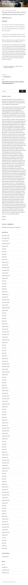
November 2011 (5, 527)
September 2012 (6, 500)
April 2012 (4, 513)
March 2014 (4, 452)
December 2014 (5, 428)
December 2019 (5, 267)
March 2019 (4, 291)
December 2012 (5, 492)
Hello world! (17, 227)
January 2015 (5, 425)
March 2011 (4, 548)
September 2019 (6, 275)
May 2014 (4, 446)
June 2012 (4, 508)
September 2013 (6, 468)
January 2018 (5, 329)
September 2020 (6, 243)
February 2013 (5, 487)
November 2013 (5, 462)
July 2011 (4, 537)
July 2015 (4, 409)
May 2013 (4, 479)
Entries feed (4, 567)
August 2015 (5, 406)
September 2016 (6, 372)
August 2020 (5, 246)
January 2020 (5, 265)
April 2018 (4, 321)
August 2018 (5, 310)
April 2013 (4, 481)
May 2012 (4, 511)
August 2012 (5, 503)
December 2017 (5, 331)
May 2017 (4, 350)
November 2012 (5, 495)
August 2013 (5, 470)
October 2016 (5, 369)
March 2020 (4, 259)
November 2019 (5, 270)
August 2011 (5, 535)
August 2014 (5, 438)
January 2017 (5, 361)
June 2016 (4, 380)
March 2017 (4, 356)
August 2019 (5, 278)
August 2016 (5, 374)
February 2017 (5, 358)
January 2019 (5, 297)
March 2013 (4, 484)
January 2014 (5, 457)
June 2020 (4, 251)
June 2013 (4, 476)
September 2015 (6, 404)
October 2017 (5, 337)
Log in (3, 564)
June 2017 (4, 347)
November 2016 (5, 366)
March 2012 (4, 516)
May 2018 (4, 318)
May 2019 (4, 286)
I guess (6, 66)
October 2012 (5, 497)
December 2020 (5, 235)
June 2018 (4, 315)
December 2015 (5, 396)
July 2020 (4, 249)
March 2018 (4, 323)
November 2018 (5, 302)
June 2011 (4, 540)
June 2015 (4, 412)
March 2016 (4, 388)
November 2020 (5, 238)
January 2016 (5, 393)
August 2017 (5, 342)
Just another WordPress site (10, 3)
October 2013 (5, 465)
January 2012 (5, 521)
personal (11, 66)
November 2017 (5, 334)
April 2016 (4, 385)
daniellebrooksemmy (6, 17)
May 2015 (4, 414)
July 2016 (4, 377)
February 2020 (5, 262)
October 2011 (5, 529)
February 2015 (5, 422)
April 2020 (4, 257)
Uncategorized (5, 556)
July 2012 (4, 505)
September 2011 (6, 532)
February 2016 (5, 390)
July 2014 (4, 441)
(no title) (4, 216)
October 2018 (5, 305)
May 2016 (4, 382)
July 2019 (4, 281)
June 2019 (4, 283)
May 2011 (4, 543)
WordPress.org (5, 572)
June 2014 (4, 444)
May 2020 (4, 254)
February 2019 (5, 294)
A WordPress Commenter (8, 227)
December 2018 (5, 299)
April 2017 (4, 353)
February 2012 (5, 519)
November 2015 (5, 398)
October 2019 (5, 273)
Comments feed (5, 570)
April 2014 (4, 449)
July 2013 (4, 473)
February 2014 (5, 454)
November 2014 (5, 430)
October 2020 (5, 240)
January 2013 (5, 489)
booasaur (13, 10)
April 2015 (4, 417)
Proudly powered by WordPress (9, 581)
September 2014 (6, 436)
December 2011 (5, 524)
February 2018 (5, 326)
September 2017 (6, 339)
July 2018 (4, 313)
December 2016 (5, 363)
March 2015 (4, 420)
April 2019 (4, 289)
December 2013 (5, 460)
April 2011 (4, 545)
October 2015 (5, 401)
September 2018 (6, 307)
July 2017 (4, 345)
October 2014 (5, 433)
